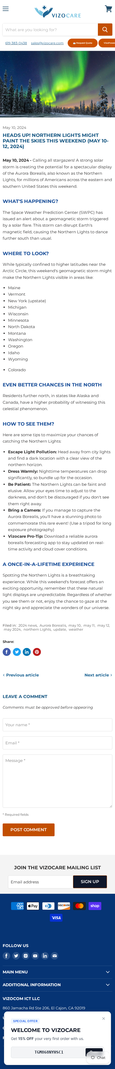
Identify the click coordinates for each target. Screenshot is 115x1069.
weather (76, 629)
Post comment (28, 829)
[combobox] (50, 29)
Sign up (90, 881)
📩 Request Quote (82, 43)
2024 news (27, 625)
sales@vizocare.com (47, 43)
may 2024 (12, 629)
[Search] (105, 29)
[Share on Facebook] (7, 652)
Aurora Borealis (53, 625)
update (59, 629)
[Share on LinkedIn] (27, 652)
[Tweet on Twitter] (17, 652)
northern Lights (37, 629)
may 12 (103, 625)
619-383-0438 (16, 43)
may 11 (89, 625)
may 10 (74, 625)
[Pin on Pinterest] (37, 652)
